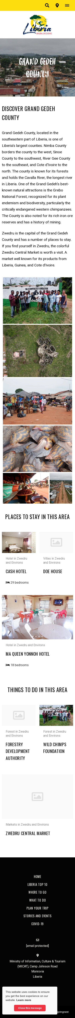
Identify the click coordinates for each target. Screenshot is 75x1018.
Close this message (30, 1008)
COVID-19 (37, 924)
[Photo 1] (37, 300)
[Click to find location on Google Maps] (57, 5)
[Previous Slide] (8, 542)
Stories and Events (37, 916)
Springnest (62, 1011)
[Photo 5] (26, 488)
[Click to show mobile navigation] (68, 5)
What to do (37, 900)
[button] (47, 5)
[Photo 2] (37, 351)
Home (37, 876)
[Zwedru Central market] (37, 796)
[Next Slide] (29, 542)
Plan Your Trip (37, 908)
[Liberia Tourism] (37, 24)
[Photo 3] (37, 401)
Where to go (37, 892)
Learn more (23, 1000)
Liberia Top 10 (38, 884)
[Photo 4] (37, 448)
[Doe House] (56, 542)
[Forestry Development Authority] (19, 715)
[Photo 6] (61, 488)
